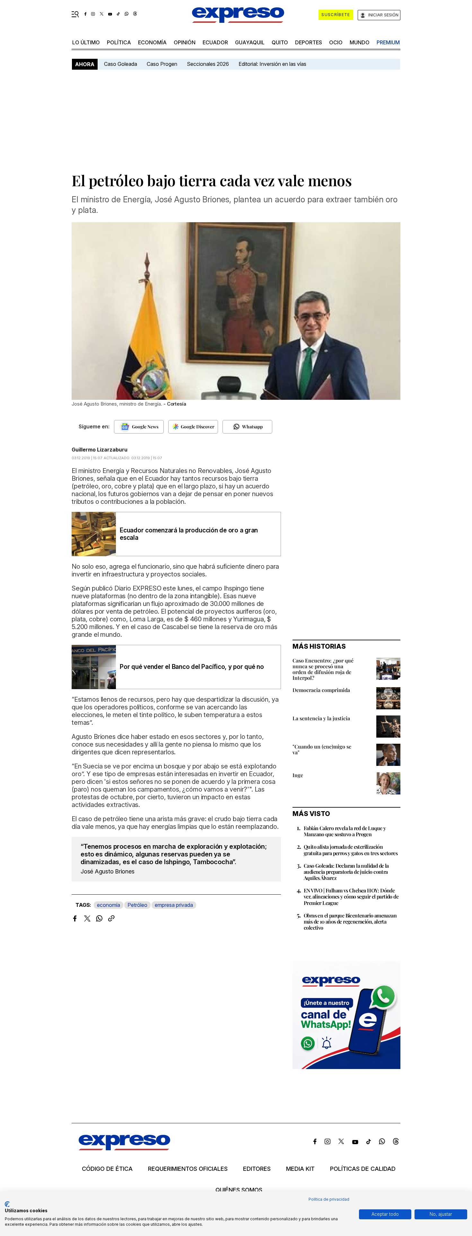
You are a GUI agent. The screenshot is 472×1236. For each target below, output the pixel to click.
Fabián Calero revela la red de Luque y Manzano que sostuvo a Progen (345, 831)
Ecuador (215, 42)
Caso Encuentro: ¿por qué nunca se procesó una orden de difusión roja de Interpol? (323, 669)
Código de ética (107, 1169)
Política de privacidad (329, 1199)
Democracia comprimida (321, 690)
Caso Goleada (120, 64)
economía (152, 42)
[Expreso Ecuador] (124, 1148)
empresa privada (174, 905)
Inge (298, 775)
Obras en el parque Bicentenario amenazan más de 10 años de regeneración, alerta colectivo (350, 921)
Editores (257, 1169)
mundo (360, 42)
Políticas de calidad (363, 1169)
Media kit (300, 1169)
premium (388, 42)
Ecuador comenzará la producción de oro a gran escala (189, 534)
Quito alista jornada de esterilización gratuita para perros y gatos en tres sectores (351, 849)
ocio (336, 42)
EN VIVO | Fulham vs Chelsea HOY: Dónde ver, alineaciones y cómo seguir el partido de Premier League (351, 896)
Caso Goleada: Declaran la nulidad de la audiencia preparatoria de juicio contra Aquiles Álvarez (346, 871)
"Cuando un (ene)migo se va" (322, 749)
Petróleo (137, 905)
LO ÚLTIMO (86, 42)
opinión (185, 42)
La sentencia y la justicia (321, 718)
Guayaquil (250, 42)
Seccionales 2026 (208, 64)
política (119, 42)
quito (280, 42)
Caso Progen (162, 64)
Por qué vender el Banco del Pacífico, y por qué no (192, 667)
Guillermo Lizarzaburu (99, 449)
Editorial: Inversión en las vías (272, 64)
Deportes (308, 42)
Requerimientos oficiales (188, 1169)
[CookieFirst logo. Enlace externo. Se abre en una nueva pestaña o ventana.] (7, 1204)
